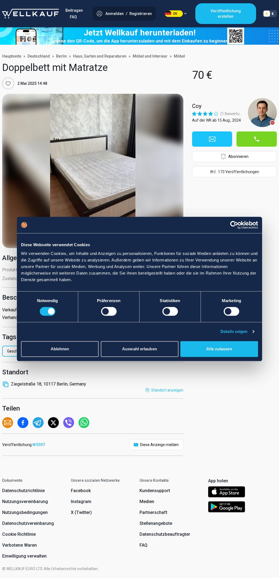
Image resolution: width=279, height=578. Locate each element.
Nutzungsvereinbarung (25, 501)
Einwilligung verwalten (24, 556)
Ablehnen (60, 349)
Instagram (81, 501)
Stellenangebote (156, 523)
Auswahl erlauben (139, 349)
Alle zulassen (219, 349)
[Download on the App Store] (226, 492)
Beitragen (74, 10)
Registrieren (140, 13)
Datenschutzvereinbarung (28, 523)
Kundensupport (155, 490)
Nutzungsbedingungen (25, 512)
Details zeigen (233, 331)
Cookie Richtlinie (19, 534)
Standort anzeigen (167, 390)
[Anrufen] (256, 139)
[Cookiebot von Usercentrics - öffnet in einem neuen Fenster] (234, 225)
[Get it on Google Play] (226, 507)
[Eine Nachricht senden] (212, 139)
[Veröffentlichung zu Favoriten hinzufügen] (8, 83)
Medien (147, 501)
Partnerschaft (153, 512)
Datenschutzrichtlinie (23, 490)
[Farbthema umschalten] (270, 13)
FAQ (73, 17)
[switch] (109, 311)
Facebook (81, 490)
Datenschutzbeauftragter (165, 534)
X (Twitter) (81, 512)
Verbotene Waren (19, 545)
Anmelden (114, 13)
